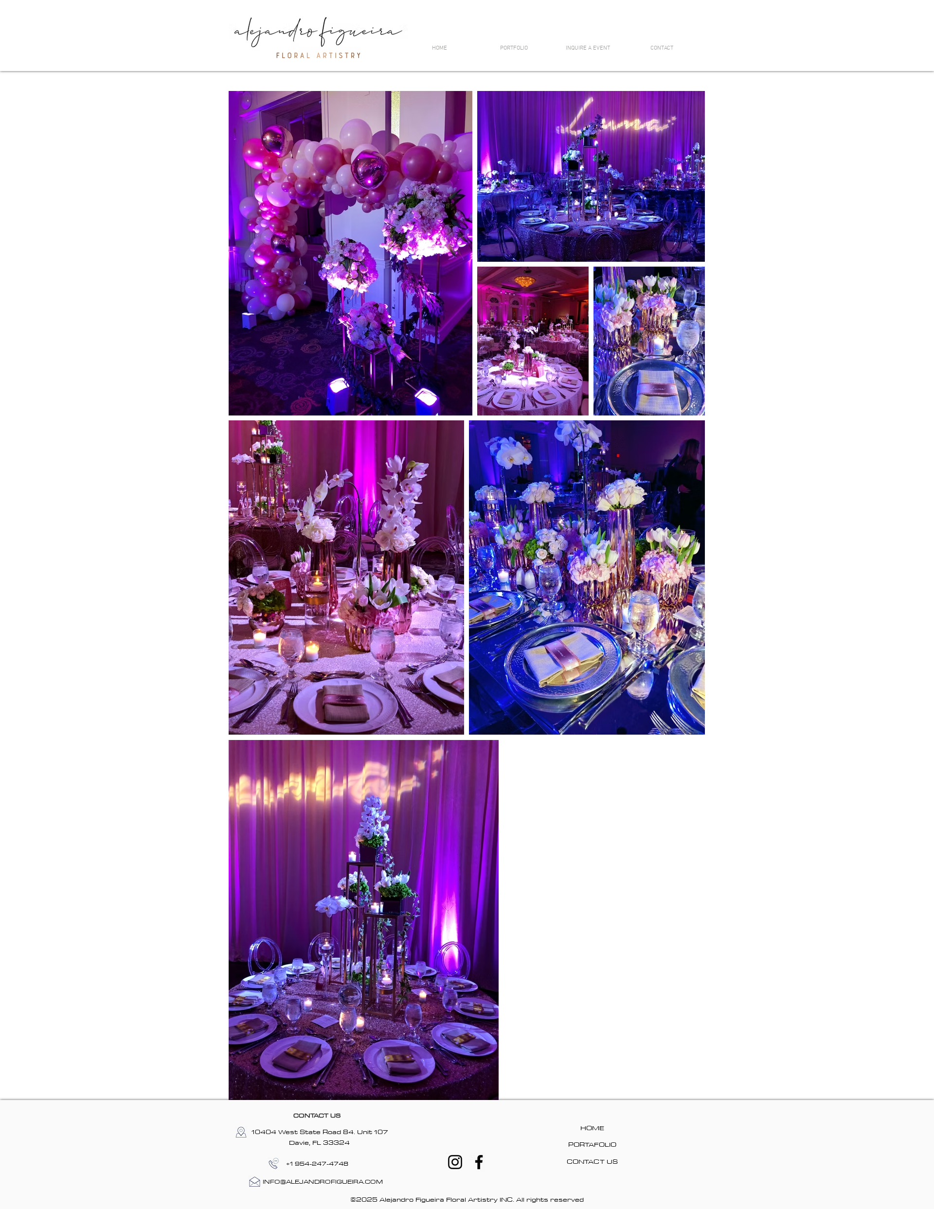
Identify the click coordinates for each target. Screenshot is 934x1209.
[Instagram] (455, 1162)
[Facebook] (478, 1162)
